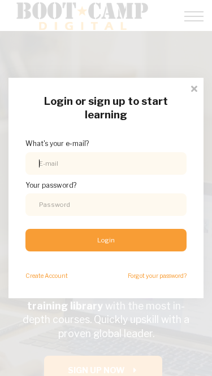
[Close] (194, 88)
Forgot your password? (157, 276)
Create (46, 276)
